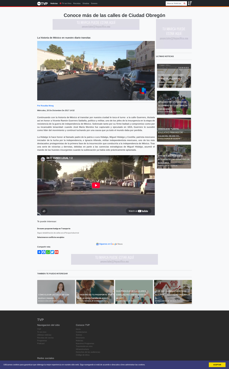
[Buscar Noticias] (184, 3)
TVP (39, 329)
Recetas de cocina (45, 338)
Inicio (78, 329)
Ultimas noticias (44, 335)
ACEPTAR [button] (217, 365)
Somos (79, 335)
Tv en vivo (41, 332)
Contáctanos (81, 332)
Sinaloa (86, 3)
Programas (42, 341)
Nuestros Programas (85, 343)
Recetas (77, 3)
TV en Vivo (66, 3)
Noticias (54, 3)
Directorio (80, 338)
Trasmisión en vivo (84, 346)
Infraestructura (82, 349)
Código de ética (82, 355)
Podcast (40, 343)
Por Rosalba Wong (45, 106)
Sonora (94, 3)
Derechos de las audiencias (88, 352)
